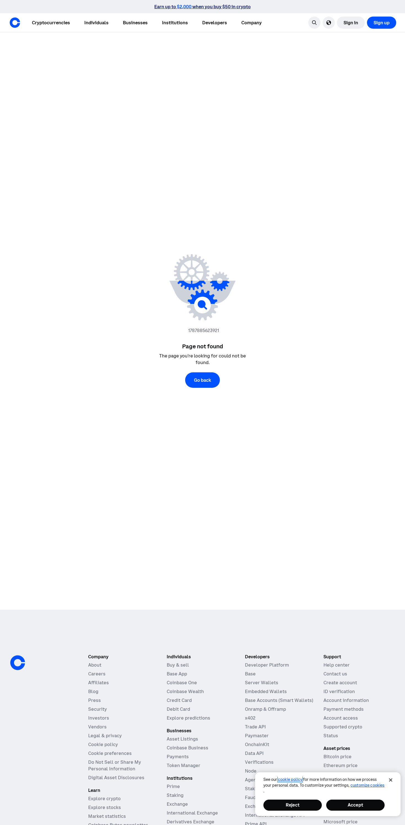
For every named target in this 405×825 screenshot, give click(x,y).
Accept (355, 805)
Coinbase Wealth (185, 691)
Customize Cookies (367, 785)
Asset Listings (182, 739)
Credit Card (179, 700)
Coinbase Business (187, 747)
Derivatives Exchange (190, 821)
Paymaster (257, 735)
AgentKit (254, 779)
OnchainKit (257, 744)
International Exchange (192, 813)
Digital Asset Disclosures (116, 777)
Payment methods (343, 709)
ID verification (339, 691)
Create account (340, 682)
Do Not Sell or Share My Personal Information (114, 765)
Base (250, 674)
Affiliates (98, 682)
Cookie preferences (110, 753)
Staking (175, 795)
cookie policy (290, 779)
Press (94, 700)
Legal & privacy (105, 735)
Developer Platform (267, 665)
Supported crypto (342, 726)
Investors (98, 718)
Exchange (177, 804)
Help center (336, 665)
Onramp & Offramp (265, 709)
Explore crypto (104, 798)
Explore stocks (104, 807)
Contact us (335, 674)
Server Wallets (261, 682)
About (94, 665)
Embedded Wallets (266, 691)
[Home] (15, 23)
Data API (254, 753)
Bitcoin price (337, 756)
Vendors (97, 726)
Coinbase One (182, 682)
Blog (93, 691)
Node (250, 771)
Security (97, 709)
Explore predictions (188, 718)
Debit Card (178, 709)
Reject (292, 805)
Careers (97, 674)
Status (330, 735)
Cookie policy (103, 744)
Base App (177, 674)
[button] (96, 23)
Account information (346, 700)
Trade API (255, 726)
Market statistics (107, 816)
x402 (250, 718)
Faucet (252, 797)
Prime (173, 786)
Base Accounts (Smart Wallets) (279, 700)
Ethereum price (340, 765)
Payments (178, 756)
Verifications (259, 762)
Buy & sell (178, 665)
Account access (340, 718)
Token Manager (183, 765)
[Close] (390, 780)
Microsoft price (340, 821)
